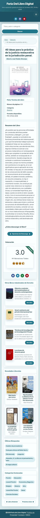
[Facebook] (20, 19)
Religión (8, 486)
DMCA (28, 515)
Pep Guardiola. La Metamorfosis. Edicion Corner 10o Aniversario (28, 397)
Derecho (13, 40)
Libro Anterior (13, 502)
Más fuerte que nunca (12, 396)
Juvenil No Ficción (12, 490)
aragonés (21, 454)
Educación (17, 478)
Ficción (8, 478)
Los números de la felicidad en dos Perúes (28, 427)
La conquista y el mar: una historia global (12, 428)
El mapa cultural (11, 464)
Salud (23, 490)
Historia (17, 486)
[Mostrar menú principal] (36, 14)
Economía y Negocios (26, 482)
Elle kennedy (10, 454)
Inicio (6, 40)
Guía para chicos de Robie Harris (17, 450)
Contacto (21, 515)
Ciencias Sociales (12, 494)
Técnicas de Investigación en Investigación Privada (24, 331)
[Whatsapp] (22, 275)
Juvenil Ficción (11, 482)
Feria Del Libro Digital (20, 3)
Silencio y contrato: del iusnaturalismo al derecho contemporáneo (23, 290)
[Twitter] (15, 19)
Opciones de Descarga (20, 234)
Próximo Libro (27, 502)
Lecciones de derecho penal (20, 351)
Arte (24, 486)
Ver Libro (29, 302)
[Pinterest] (24, 19)
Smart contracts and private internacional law (23, 311)
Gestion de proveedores (14, 446)
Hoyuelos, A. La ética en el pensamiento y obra (19, 459)
